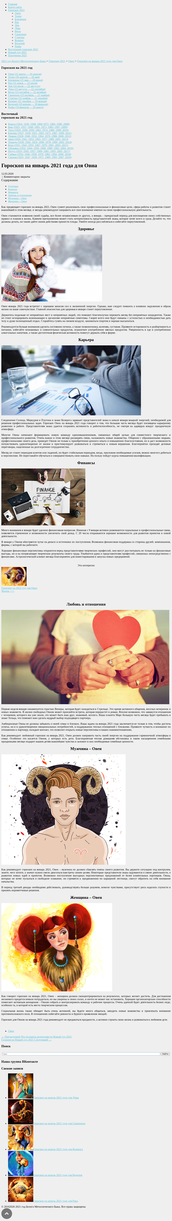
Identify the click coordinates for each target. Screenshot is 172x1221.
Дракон (39, 136)
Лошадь (40, 142)
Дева (17, 28)
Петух (39, 151)
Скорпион (20, 34)
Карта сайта (15, 7)
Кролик (39, 133)
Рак (17, 22)
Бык (38, 127)
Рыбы (18, 46)
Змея (38, 139)
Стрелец (19, 37)
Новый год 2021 (17, 52)
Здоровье (13, 186)
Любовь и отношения (20, 195)
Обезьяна (40, 148)
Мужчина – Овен (17, 198)
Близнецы (20, 19)
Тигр (38, 130)
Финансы (13, 192)
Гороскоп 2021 (16, 10)
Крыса (39, 124)
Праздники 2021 (17, 55)
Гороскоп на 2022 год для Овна (19, 588)
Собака (39, 154)
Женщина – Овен (17, 201)
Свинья (39, 157)
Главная (12, 4)
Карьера (12, 189)
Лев (17, 25)
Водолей (20, 43)
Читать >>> (7, 591)
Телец (18, 16)
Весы (18, 31)
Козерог (19, 40)
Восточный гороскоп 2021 (23, 49)
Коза (38, 145)
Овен (18, 13)
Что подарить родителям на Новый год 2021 (36, 1036)
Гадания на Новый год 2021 (26, 1039)
